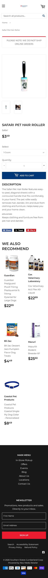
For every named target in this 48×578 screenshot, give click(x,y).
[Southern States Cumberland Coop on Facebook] (43, 552)
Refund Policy (30, 547)
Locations (24, 480)
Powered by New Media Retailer (23, 563)
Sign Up (24, 535)
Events (24, 468)
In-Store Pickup (24, 460)
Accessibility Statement (28, 544)
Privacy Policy (15, 547)
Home (4, 23)
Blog (24, 472)
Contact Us (24, 484)
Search (11, 544)
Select (5, 146)
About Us (24, 476)
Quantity (6, 160)
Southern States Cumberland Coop (26, 560)
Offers (24, 464)
